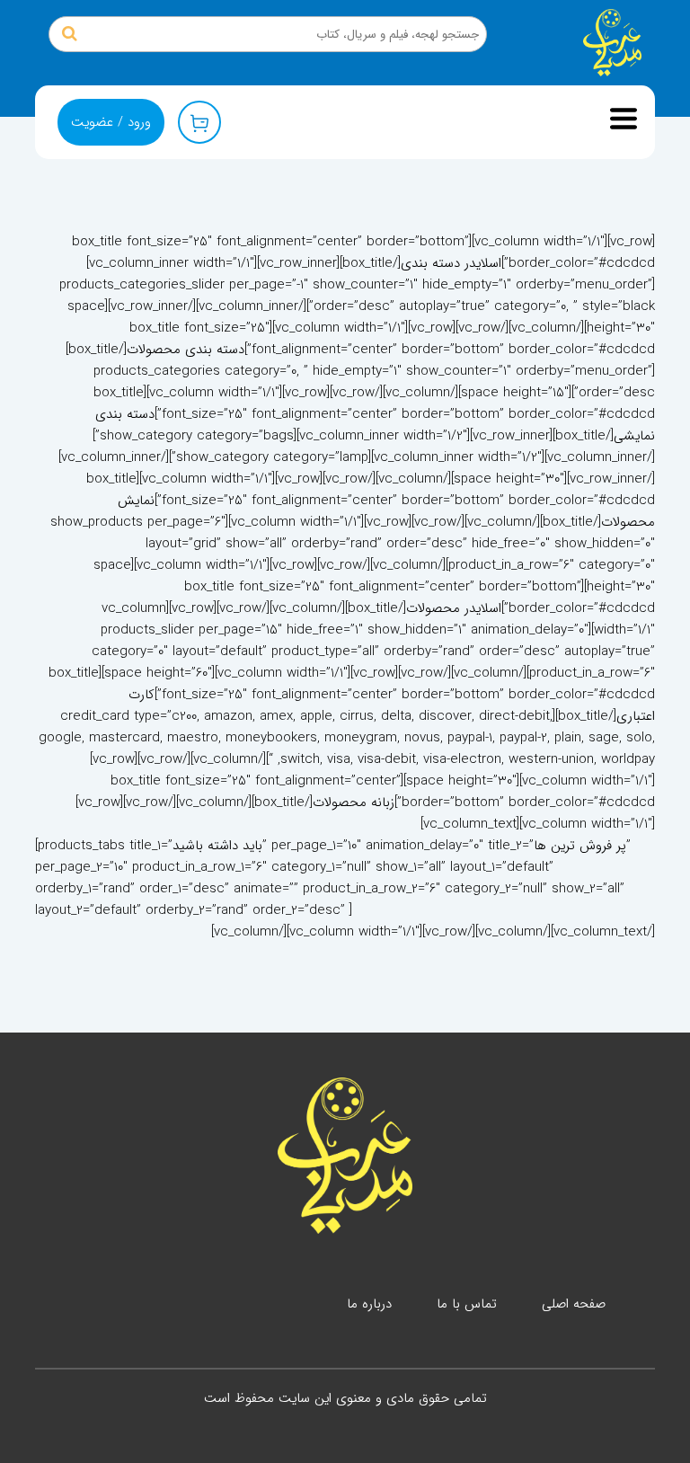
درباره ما (369, 1304)
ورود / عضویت (111, 122)
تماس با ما (467, 1304)
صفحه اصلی (574, 1304)
